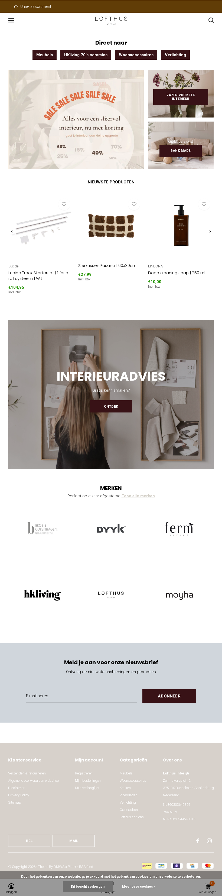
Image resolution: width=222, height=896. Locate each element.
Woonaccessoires (136, 54)
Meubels (44, 54)
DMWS (59, 867)
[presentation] (12, 232)
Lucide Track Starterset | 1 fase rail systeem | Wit (38, 275)
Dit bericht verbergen (88, 886)
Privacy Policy (18, 795)
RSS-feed (86, 867)
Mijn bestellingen (88, 780)
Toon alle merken (138, 496)
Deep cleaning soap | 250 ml (176, 273)
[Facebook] (197, 841)
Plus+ (72, 867)
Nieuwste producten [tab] (111, 182)
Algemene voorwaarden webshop (33, 780)
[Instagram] (209, 841)
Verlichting (175, 54)
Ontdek (111, 406)
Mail (73, 841)
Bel (29, 841)
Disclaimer (16, 788)
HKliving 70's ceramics (85, 54)
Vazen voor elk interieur (180, 97)
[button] (12, 20)
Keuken (125, 788)
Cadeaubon (129, 810)
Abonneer (169, 696)
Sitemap (14, 802)
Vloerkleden (128, 795)
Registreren (84, 773)
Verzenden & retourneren (27, 773)
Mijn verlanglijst (87, 788)
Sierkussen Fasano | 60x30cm (107, 265)
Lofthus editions (132, 817)
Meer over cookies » (138, 886)
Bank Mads (181, 151)
